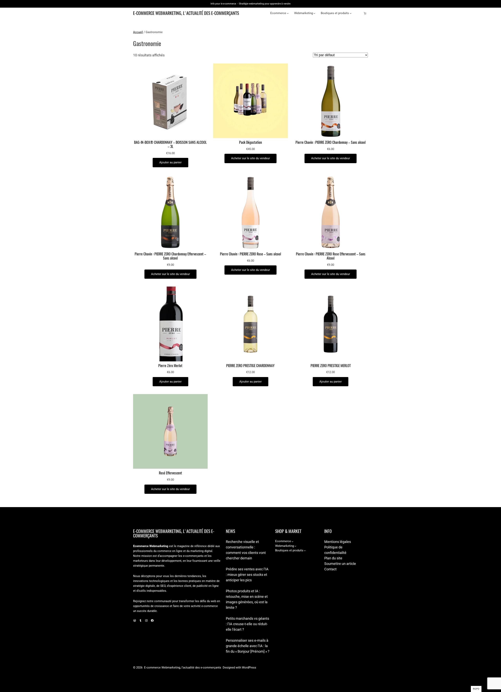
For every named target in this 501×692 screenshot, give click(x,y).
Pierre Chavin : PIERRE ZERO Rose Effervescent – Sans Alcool (330, 256)
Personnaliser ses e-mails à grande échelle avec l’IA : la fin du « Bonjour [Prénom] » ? (247, 645)
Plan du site (333, 558)
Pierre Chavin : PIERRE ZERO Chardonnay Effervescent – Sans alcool (170, 256)
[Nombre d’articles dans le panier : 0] (365, 13)
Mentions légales (337, 542)
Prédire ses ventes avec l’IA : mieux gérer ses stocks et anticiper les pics (247, 574)
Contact (330, 569)
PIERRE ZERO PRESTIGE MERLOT (331, 366)
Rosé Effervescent (170, 473)
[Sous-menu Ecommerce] (288, 13)
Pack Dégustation (250, 142)
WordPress (249, 667)
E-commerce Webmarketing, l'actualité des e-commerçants (186, 13)
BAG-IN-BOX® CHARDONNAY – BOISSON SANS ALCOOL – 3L (170, 144)
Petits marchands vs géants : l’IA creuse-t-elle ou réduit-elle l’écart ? (247, 623)
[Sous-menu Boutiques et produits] (350, 13)
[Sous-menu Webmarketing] (314, 13)
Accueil (138, 32)
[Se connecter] (358, 13)
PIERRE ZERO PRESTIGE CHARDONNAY (250, 366)
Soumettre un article (340, 564)
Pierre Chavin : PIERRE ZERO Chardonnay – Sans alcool (331, 142)
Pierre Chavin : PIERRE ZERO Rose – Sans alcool (250, 254)
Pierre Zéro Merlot (170, 366)
